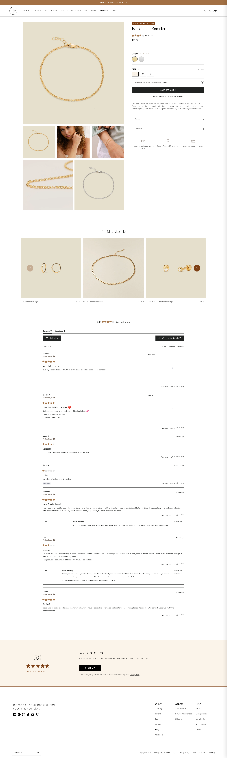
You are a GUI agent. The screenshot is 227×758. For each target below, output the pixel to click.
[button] (172, 368)
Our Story (158, 709)
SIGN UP (90, 668)
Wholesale (159, 735)
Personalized (57, 11)
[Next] (197, 268)
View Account (180, 709)
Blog (156, 719)
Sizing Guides (201, 714)
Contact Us (200, 729)
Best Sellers (41, 11)
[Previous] (30, 268)
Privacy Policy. (135, 675)
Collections (90, 11)
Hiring (157, 729)
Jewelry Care (201, 719)
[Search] (205, 11)
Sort (164, 347)
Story (115, 11)
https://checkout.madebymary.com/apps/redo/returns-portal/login (87, 580)
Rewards (104, 11)
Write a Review (172, 339)
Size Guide (201, 69)
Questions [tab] (60, 332)
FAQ (198, 709)
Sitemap (212, 753)
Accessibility (170, 753)
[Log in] (209, 11)
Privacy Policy (184, 753)
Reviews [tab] (47, 332)
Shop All (27, 11)
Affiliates (158, 724)
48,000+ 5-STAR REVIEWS (37, 671)
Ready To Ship (74, 11)
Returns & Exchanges (183, 714)
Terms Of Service (199, 753)
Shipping (178, 719)
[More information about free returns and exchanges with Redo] (202, 82)
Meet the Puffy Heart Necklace (113, 2)
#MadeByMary (202, 724)
